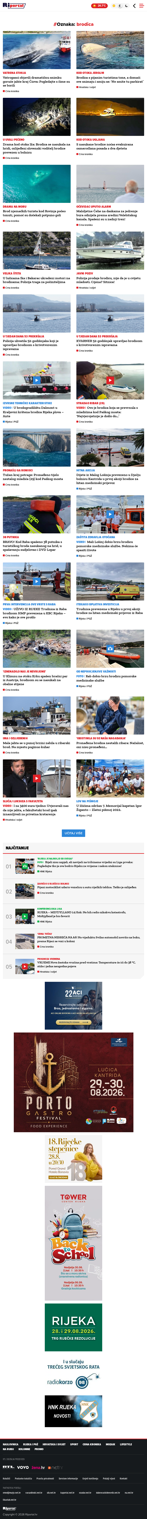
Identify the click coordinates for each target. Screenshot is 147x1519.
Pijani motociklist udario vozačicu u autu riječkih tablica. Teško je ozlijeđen (86, 887)
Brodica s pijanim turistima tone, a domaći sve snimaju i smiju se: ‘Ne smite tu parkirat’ (110, 79)
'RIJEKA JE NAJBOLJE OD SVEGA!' (55, 858)
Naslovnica (10, 1444)
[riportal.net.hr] (9, 1508)
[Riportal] (14, 5)
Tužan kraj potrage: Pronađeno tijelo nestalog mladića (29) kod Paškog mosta (33, 477)
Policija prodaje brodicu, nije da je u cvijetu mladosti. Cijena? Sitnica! (108, 280)
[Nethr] (55, 1467)
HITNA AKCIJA (85, 470)
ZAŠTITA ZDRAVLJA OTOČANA (95, 537)
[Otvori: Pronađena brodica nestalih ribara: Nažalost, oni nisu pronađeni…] (110, 715)
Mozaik (110, 1444)
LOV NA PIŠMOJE (87, 801)
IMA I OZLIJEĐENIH (15, 738)
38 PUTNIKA (11, 537)
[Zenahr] (38, 1467)
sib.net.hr (51, 1492)
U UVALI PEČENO (13, 139)
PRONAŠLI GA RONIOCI (18, 470)
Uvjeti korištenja (90, 1478)
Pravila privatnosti (45, 1478)
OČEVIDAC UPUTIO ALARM (93, 206)
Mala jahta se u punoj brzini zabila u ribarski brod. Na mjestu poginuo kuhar (36, 745)
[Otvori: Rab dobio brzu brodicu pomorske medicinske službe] (110, 649)
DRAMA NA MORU (14, 206)
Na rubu (8, 1449)
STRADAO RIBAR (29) (90, 403)
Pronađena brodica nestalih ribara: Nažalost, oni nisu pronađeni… (110, 745)
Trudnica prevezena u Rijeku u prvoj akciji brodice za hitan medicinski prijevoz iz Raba (109, 611)
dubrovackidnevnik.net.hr (108, 1492)
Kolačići (6, 1478)
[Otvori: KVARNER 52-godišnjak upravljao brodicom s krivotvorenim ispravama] (110, 313)
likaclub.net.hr (9, 1499)
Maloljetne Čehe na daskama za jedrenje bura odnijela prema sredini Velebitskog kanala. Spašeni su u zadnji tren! (107, 215)
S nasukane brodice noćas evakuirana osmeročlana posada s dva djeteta (104, 146)
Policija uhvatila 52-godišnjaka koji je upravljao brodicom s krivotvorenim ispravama (31, 345)
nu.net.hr (129, 1492)
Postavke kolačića (23, 1478)
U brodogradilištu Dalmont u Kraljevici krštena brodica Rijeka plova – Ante (33, 412)
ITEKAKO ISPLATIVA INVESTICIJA (97, 604)
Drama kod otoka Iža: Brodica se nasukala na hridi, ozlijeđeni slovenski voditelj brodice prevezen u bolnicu (36, 148)
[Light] (114, 5)
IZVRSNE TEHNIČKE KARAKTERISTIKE (27, 403)
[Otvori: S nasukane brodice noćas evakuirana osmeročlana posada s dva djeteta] (110, 117)
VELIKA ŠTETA (12, 273)
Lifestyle (126, 1444)
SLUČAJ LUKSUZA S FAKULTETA (23, 801)
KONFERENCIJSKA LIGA (49, 909)
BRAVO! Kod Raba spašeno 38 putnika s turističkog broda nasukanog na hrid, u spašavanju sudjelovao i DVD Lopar (32, 546)
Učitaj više (73, 833)
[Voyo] (23, 1467)
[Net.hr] (8, 1467)
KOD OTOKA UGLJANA (90, 139)
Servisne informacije (68, 1478)
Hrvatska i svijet (87, 87)
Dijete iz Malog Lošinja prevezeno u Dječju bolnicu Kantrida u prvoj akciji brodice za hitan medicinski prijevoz (108, 479)
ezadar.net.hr (85, 1492)
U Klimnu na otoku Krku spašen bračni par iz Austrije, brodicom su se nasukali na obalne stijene (35, 680)
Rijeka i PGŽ (12, 422)
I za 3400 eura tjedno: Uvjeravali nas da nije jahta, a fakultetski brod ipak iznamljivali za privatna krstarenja (36, 810)
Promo (39, 1449)
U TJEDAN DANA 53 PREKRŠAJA (23, 336)
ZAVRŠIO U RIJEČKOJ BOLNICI (53, 884)
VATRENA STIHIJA (14, 73)
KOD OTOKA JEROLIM (90, 73)
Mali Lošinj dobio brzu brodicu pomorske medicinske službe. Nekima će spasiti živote (107, 546)
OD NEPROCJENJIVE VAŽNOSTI (96, 671)
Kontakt (123, 1478)
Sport (74, 1444)
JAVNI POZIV (84, 273)
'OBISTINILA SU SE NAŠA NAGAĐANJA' (101, 738)
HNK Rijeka (46, 871)
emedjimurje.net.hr (12, 1492)
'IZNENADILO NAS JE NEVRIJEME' (24, 671)
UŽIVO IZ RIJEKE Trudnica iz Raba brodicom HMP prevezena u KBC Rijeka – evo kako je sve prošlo (35, 613)
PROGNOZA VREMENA (48, 959)
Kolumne (24, 1449)
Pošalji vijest (109, 1478)
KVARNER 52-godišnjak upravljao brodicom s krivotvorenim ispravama (109, 343)
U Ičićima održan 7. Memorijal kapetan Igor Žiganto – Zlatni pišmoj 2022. (109, 808)
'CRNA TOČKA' (44, 934)
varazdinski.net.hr (33, 1492)
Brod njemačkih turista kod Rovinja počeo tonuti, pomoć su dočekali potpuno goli (34, 213)
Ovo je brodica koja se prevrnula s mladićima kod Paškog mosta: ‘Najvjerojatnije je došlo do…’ (107, 412)
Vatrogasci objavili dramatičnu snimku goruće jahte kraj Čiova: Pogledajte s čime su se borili (36, 81)
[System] (120, 5)
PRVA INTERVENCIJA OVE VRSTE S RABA (29, 604)
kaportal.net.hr (67, 1492)
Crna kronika (12, 91)
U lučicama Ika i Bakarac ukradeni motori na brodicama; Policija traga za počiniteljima (36, 280)
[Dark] (126, 5)
